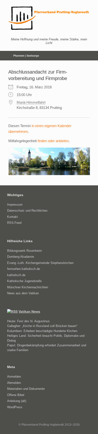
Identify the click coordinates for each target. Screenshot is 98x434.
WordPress (14, 407)
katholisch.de (16, 275)
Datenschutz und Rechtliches (27, 210)
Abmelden (14, 383)
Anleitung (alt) (16, 401)
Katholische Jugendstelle (24, 281)
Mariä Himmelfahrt (31, 102)
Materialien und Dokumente (26, 389)
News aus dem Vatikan (23, 293)
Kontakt (12, 217)
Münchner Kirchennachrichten (27, 287)
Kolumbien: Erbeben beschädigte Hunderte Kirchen (42, 331)
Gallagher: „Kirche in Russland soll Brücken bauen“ (42, 326)
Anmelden (14, 376)
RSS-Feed (14, 223)
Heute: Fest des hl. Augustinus (28, 321)
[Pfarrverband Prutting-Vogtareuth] (49, 18)
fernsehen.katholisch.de (23, 269)
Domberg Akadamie (20, 256)
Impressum (15, 204)
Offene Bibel (15, 395)
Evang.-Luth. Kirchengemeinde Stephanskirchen (40, 263)
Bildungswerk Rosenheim (24, 250)
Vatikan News (29, 311)
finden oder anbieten (53, 141)
